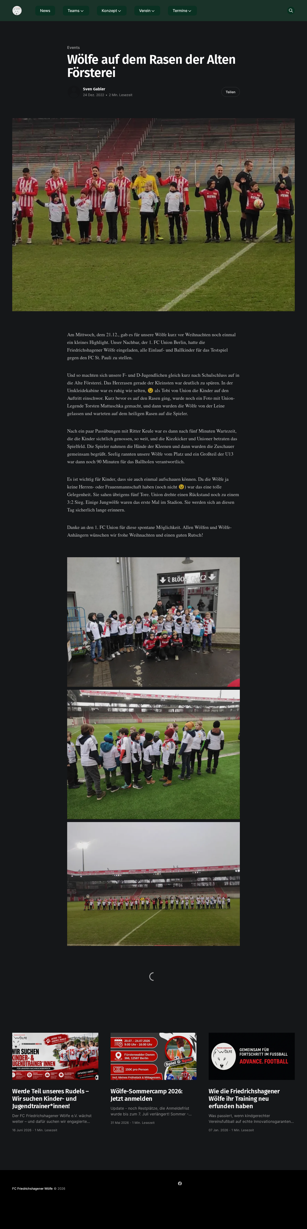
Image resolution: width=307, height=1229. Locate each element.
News (45, 10)
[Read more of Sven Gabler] (74, 92)
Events (73, 47)
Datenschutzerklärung (198, 1192)
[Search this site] (291, 10)
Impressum (169, 1192)
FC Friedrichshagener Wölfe (32, 1188)
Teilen (231, 92)
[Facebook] (180, 1183)
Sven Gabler (94, 89)
